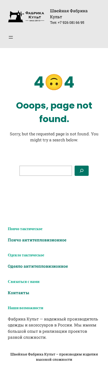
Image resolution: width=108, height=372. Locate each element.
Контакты (18, 292)
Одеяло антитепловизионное (38, 266)
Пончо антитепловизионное (37, 239)
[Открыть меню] (11, 37)
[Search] (82, 171)
